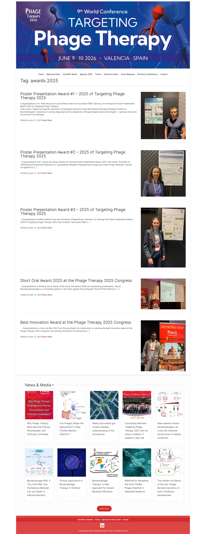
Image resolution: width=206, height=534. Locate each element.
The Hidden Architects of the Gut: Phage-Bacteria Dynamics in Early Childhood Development (169, 488)
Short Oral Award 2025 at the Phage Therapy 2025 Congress (76, 280)
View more (104, 508)
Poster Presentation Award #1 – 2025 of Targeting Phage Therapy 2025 (72, 95)
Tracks (98, 74)
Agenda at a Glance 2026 (111, 520)
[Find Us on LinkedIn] (102, 525)
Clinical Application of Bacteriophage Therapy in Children (71, 484)
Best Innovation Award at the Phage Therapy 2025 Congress (75, 322)
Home (41, 74)
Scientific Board (70, 74)
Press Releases (128, 74)
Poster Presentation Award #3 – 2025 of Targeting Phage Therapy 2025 (72, 211)
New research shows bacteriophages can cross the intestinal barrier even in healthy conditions (169, 430)
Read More (47, 120)
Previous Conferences (147, 74)
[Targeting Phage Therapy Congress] (103, 35)
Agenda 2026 (86, 74)
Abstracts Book (111, 74)
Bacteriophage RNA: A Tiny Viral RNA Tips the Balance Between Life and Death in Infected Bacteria (38, 488)
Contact (164, 74)
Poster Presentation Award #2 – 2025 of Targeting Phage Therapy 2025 (72, 154)
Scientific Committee (85, 520)
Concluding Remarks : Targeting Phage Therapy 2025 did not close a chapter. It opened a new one (136, 430)
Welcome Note (53, 74)
